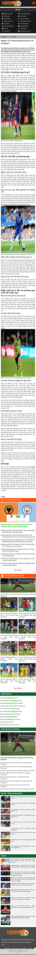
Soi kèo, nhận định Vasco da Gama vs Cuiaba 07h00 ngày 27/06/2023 (27, 659)
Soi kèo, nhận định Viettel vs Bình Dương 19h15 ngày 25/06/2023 (9, 680)
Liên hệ (30, 948)
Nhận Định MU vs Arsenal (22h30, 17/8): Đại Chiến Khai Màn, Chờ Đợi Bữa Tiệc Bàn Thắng (18, 531)
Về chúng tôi (7, 948)
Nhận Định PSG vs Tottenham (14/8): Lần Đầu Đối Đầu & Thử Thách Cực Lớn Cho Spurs (18, 545)
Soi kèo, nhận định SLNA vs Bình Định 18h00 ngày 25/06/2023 (27, 680)
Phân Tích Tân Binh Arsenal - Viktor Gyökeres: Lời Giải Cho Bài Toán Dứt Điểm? (18, 559)
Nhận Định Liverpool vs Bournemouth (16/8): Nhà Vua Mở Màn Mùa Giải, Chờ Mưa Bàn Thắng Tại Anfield (18, 540)
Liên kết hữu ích (6, 694)
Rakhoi (6, 69)
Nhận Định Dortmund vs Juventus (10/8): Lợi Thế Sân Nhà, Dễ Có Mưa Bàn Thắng (18, 550)
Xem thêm (18, 570)
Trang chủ (4, 37)
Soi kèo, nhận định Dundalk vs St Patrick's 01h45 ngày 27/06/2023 (27, 637)
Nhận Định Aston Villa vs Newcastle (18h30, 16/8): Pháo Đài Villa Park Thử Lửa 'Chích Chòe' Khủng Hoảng (18, 536)
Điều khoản (23, 948)
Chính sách (16, 948)
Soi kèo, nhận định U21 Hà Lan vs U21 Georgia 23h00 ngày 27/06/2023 (27, 615)
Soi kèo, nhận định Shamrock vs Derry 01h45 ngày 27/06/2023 (9, 637)
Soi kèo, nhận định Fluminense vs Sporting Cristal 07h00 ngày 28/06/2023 (18, 595)
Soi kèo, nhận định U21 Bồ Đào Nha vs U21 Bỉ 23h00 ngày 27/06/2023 (9, 615)
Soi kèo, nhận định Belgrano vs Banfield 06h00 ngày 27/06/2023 (9, 659)
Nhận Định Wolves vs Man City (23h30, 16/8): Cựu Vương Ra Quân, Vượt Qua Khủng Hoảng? (23, 860)
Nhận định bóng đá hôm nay (10, 729)
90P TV (7, 708)
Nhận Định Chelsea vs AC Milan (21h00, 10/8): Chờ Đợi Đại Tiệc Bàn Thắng (18, 555)
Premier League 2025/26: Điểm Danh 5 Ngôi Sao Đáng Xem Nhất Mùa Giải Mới (18, 564)
